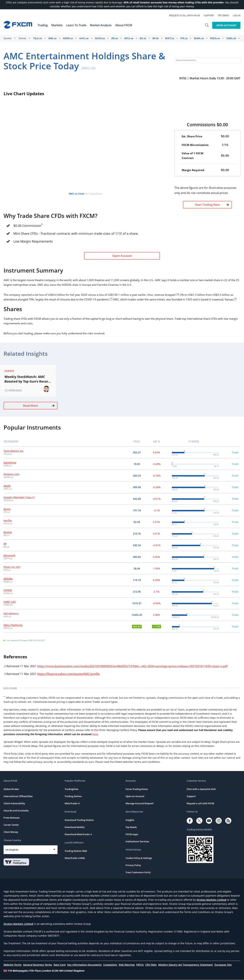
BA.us (143, 38)
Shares (22, 38)
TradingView (71, 789)
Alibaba (8, 578)
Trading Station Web (76, 850)
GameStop (10, 462)
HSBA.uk (231, 38)
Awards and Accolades (16, 810)
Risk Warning (127, 964)
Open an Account (135, 796)
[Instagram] (219, 821)
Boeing (8, 532)
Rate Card (60, 964)
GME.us (52, 38)
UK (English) (11, 849)
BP (5, 543)
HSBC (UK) (10, 602)
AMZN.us (68, 38)
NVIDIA (8, 590)
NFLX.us (128, 38)
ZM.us (114, 38)
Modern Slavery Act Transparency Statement (185, 964)
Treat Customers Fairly (138, 872)
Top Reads (131, 827)
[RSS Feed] (228, 821)
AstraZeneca (11, 613)
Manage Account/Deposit (139, 803)
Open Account (226, 25)
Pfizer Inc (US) (12, 567)
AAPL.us (83, 38)
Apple (7, 485)
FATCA (140, 964)
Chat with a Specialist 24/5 (201, 789)
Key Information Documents (84, 964)
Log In (236, 15)
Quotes (7, 38)
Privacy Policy (133, 865)
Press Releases (11, 817)
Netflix (8, 520)
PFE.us (184, 38)
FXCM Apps (132, 834)
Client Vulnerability (14, 803)
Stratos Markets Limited (211, 899)
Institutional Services (137, 841)
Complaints (110, 964)
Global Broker (11, 789)
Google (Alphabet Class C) (19, 497)
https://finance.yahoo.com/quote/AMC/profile (68, 674)
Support (209, 15)
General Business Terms (37, 964)
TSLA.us (37, 38)
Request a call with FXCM (184, 15)
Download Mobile (74, 827)
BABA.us (199, 38)
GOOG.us (100, 38)
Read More (30, 406)
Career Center (11, 824)
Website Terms (12, 964)
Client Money (11, 832)
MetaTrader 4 (72, 803)
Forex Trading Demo (137, 789)
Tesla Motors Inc (14, 451)
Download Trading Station (79, 820)
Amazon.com (11, 474)
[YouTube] (209, 821)
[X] (199, 821)
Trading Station (73, 796)
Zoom (7, 509)
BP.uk (156, 38)
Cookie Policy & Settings (139, 858)
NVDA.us (215, 38)
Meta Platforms (13, 625)
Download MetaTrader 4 (78, 834)
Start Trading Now (207, 205)
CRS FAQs (151, 964)
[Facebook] (190, 821)
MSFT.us (169, 38)
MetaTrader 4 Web (75, 858)
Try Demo (223, 15)
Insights (130, 820)
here (95, 734)
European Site (223, 964)
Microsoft (9, 555)
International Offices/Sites (18, 796)
